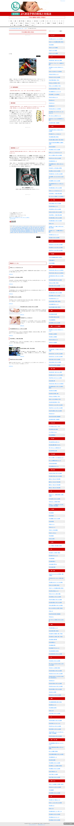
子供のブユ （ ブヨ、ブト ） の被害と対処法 (56, 64)
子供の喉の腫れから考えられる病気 (55, 217)
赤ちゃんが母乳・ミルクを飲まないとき (56, 457)
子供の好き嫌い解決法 (53, 463)
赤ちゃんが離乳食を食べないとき (55, 460)
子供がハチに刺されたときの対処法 (55, 71)
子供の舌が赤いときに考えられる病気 (56, 353)
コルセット (21, 226)
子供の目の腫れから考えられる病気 (55, 689)
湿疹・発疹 (53, 570)
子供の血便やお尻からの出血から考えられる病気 (29, 306)
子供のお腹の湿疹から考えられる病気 (56, 605)
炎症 (33, 228)
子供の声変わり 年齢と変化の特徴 (16, 338)
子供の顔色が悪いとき (53, 161)
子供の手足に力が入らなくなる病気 (55, 377)
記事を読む (11, 274)
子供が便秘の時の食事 (53, 314)
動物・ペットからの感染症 (18, 25)
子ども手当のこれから (53, 432)
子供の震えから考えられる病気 (16, 296)
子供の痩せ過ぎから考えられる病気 (55, 292)
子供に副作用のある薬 (53, 450)
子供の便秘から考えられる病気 (54, 322)
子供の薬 (20, 23)
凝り (20, 227)
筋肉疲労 (34, 229)
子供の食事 (54, 23)
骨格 (36, 232)
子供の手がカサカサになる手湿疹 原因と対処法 (56, 575)
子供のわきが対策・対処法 (54, 282)
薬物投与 (12, 232)
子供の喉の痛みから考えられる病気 (55, 220)
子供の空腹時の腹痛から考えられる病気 (56, 754)
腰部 (36, 231)
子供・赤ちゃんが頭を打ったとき (55, 115)
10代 (14, 226)
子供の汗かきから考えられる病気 (16, 359)
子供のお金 (27, 23)
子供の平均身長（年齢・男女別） (55, 301)
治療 (29, 228)
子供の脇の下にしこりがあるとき (26, 317)
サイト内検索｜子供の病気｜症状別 (55, 545)
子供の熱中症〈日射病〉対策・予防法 (56, 636)
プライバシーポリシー (32, 824)
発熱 (51, 624)
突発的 (22, 229)
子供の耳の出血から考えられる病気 (55, 736)
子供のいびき (51, 223)
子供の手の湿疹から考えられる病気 (55, 410)
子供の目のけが (51, 100)
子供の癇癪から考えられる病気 (54, 518)
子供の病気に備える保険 (53, 429)
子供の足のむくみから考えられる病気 (56, 244)
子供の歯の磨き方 (52, 561)
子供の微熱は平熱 (52, 645)
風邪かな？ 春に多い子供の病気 (54, 484)
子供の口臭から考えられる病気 (54, 285)
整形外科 (15, 228)
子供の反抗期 (51, 521)
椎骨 (23, 228)
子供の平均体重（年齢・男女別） (55, 307)
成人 (38, 227)
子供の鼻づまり (51, 805)
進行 (18, 232)
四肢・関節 (53, 368)
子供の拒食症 (51, 515)
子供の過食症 (51, 512)
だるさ (31, 226)
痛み (11, 229)
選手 (22, 232)
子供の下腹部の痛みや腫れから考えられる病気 (56, 748)
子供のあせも (51, 616)
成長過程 (41, 227)
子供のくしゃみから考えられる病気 (55, 802)
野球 (29, 232)
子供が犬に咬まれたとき (53, 97)
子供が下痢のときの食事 (53, 774)
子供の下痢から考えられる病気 (54, 777)
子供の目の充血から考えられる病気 (55, 683)
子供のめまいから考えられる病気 (55, 787)
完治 (33, 227)
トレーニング (38, 226)
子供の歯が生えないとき (53, 555)
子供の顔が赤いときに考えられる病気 (56, 173)
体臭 (51, 266)
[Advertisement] (27, 44)
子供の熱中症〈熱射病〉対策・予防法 (56, 633)
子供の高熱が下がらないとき (54, 648)
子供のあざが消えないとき (54, 74)
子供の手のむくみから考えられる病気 (56, 250)
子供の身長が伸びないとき (54, 298)
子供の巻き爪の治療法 (53, 390)
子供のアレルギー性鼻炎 (53, 47)
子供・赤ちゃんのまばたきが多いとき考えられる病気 (56, 664)
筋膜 (37, 229)
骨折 (34, 232)
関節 (31, 232)
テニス (34, 226)
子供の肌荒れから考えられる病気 (55, 596)
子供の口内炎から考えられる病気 (55, 362)
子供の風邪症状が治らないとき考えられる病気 (18, 328)
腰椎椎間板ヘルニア (29, 231)
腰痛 (34, 231)
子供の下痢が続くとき (53, 771)
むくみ (43, 23)
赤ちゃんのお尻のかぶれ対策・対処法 (56, 608)
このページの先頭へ (69, 823)
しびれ (24, 226)
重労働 (26, 232)
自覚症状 (39, 231)
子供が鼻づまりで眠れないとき (54, 799)
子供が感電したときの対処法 (54, 94)
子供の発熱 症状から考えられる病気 (55, 653)
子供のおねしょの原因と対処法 (54, 501)
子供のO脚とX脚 (52, 380)
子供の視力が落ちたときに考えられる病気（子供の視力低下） (56, 677)
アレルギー (33, 23)
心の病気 (11, 23)
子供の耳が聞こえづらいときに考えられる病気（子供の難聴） (56, 733)
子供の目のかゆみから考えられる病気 (56, 686)
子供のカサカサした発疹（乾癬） (55, 593)
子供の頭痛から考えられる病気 (54, 792)
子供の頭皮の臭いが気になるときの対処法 (56, 276)
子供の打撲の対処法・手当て (54, 80)
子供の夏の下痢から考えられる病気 (55, 476)
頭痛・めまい (53, 780)
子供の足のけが (51, 103)
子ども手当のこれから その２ (54, 426)
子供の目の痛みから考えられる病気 (55, 670)
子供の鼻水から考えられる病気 (54, 814)
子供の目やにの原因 (52, 692)
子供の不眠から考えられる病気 (54, 713)
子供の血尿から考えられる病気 (54, 498)
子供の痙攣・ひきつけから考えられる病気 (56, 177)
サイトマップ (63, 0)
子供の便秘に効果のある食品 (54, 317)
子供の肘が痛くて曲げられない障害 (55, 60)
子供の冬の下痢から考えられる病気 (55, 473)
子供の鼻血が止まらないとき (54, 817)
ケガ (51, 56)
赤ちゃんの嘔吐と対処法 (53, 751)
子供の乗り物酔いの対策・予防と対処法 (27, 348)
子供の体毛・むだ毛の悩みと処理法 (16, 277)
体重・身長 (60, 23)
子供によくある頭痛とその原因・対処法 (56, 784)
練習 (39, 229)
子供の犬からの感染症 (53, 342)
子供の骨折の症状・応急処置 (54, 122)
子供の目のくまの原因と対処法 (54, 667)
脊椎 (14, 231)
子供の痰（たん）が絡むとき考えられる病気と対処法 (56, 227)
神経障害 (18, 229)
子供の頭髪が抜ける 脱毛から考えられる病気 (56, 165)
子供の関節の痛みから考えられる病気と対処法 (56, 387)
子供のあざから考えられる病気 (54, 77)
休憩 (16, 227)
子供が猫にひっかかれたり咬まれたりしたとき (56, 68)
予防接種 (48, 23)
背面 (12, 231)
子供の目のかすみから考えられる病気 (56, 673)
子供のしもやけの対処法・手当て (55, 85)
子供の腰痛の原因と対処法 (54, 136)
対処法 (36, 227)
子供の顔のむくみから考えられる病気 (56, 247)
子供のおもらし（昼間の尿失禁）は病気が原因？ (56, 495)
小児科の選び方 (51, 260)
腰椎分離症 (23, 231)
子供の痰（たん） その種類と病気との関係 (56, 231)
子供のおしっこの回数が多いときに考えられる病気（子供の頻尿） (56, 505)
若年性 (42, 231)
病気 (41, 228)
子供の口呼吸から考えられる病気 (55, 203)
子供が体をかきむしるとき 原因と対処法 (56, 579)
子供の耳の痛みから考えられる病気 (55, 720)
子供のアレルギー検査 (53, 50)
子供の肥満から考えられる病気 (54, 295)
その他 (32, 25)
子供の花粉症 (51, 44)
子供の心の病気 (51, 538)
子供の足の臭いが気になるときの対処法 (56, 270)
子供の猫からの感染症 (53, 336)
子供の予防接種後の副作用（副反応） (56, 257)
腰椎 (20, 231)
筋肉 (31, 229)
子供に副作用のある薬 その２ (54, 442)
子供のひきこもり (52, 527)
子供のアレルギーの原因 (53, 53)
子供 (29, 227)
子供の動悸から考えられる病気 (54, 180)
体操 (18, 227)
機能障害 (26, 228)
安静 (31, 227)
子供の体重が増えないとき (54, 304)
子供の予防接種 (51, 263)
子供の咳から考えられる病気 (54, 237)
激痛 (31, 228)
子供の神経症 (51, 535)
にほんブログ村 (12, 218)
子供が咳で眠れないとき (53, 206)
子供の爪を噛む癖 (52, 146)
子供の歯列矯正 (51, 558)
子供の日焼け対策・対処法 (54, 630)
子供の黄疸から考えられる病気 (54, 149)
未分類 (52, 542)
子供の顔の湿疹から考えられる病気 (55, 602)
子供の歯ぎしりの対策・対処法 (54, 552)
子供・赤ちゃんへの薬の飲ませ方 (55, 447)
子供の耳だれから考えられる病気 (55, 726)
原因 (26, 227)
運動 (20, 232)
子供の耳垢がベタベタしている (54, 723)
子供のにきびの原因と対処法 (54, 585)
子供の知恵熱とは (52, 642)
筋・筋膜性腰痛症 (27, 229)
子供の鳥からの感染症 (53, 333)
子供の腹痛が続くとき (53, 757)
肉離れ (41, 229)
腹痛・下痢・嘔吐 (54, 739)
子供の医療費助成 (52, 435)
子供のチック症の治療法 (53, 530)
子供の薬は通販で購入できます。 (55, 444)
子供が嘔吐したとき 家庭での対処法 (55, 765)
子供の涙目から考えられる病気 (54, 660)
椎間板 (20, 228)
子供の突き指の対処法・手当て (54, 88)
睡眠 (38, 23)
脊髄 (16, 231)
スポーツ (27, 226)
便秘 (51, 310)
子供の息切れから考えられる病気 (55, 209)
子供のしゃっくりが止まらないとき (16, 267)
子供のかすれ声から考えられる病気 (55, 212)
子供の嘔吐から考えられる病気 (54, 768)
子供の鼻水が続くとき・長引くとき (55, 811)
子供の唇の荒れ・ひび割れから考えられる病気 (56, 350)
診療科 (15, 232)
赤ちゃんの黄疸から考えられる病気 (55, 155)
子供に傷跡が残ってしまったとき (55, 91)
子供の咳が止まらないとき (54, 234)
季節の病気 (27, 25)
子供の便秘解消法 (52, 319)
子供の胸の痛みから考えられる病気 (16, 287)
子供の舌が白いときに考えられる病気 (56, 356)
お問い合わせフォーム (41, 824)
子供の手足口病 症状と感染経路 (54, 365)
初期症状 (23, 227)
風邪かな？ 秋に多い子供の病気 (54, 479)
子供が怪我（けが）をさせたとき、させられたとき (56, 112)
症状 (43, 228)
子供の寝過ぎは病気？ (53, 707)
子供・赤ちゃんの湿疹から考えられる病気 (56, 620)
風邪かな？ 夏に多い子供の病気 (54, 487)
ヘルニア (13, 227)
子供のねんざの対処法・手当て (54, 396)
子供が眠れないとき (52, 704)
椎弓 (18, 228)
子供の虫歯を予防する (53, 564)
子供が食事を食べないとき (54, 466)
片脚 (35, 228)
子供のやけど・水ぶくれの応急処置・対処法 (56, 119)
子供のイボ (51, 611)
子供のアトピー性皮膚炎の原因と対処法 (56, 41)
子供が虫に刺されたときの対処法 (55, 108)
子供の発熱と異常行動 (53, 639)
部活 (24, 232)
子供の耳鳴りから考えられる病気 (55, 729)
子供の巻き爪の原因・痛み (54, 393)
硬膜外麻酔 (14, 229)
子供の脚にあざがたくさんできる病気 (56, 375)
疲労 (37, 228)
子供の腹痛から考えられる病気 (54, 762)
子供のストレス (51, 524)
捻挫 (12, 228)
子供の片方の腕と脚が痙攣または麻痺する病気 (56, 143)
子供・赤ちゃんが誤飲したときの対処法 (56, 196)
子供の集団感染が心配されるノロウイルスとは (56, 744)
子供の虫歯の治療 (52, 567)
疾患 (39, 228)
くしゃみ (16, 226)
